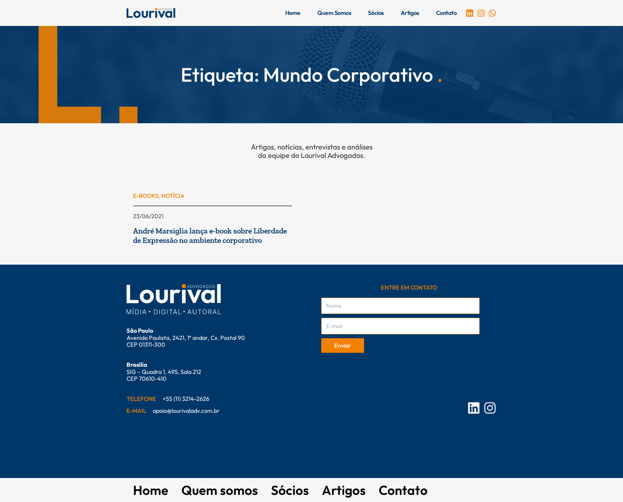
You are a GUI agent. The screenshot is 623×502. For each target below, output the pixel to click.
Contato (446, 13)
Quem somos (334, 13)
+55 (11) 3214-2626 (186, 398)
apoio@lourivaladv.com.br (186, 410)
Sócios (376, 13)
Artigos (410, 13)
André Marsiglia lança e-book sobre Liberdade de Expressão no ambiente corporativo (210, 235)
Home (292, 13)
